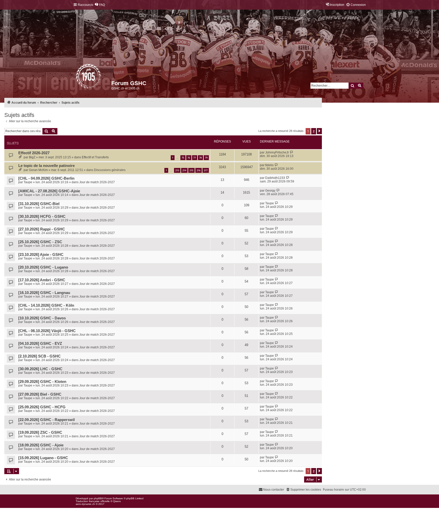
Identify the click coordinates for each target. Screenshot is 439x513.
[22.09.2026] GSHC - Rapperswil (46, 420)
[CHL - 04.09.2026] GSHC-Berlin (46, 178)
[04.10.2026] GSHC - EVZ (40, 343)
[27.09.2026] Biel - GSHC (39, 394)
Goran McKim (38, 170)
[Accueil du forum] (76, 77)
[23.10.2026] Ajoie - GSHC (41, 255)
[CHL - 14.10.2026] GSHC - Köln (46, 305)
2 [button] (314, 131)
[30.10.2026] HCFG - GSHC (42, 216)
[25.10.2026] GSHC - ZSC (40, 242)
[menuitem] (100, 5)
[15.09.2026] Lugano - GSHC (43, 458)
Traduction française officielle (93, 501)
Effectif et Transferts (95, 157)
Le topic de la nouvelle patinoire (46, 166)
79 (206, 157)
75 (183, 157)
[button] (319, 131)
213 (177, 170)
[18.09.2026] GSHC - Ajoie (41, 445)
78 (200, 157)
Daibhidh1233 (275, 178)
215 (191, 170)
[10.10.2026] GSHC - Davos (42, 318)
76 (188, 157)
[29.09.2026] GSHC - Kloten (42, 382)
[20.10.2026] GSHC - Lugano (43, 267)
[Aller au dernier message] (291, 152)
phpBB (98, 498)
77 (194, 157)
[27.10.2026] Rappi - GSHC (41, 229)
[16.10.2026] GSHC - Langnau (44, 293)
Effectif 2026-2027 (34, 153)
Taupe (28, 182)
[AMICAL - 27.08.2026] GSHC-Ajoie (49, 191)
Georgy (270, 190)
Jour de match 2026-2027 (97, 182)
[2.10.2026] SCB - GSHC (39, 356)
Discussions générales (110, 170)
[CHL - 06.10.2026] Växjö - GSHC (47, 331)
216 (198, 170)
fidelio (269, 165)
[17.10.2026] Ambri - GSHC (41, 280)
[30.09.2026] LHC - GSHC (40, 369)
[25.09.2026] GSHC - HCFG (42, 407)
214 (184, 170)
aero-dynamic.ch (85, 504)
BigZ (32, 157)
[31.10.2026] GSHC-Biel (38, 204)
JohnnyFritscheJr (277, 152)
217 (206, 170)
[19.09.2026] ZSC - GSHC (40, 432)
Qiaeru (117, 501)
